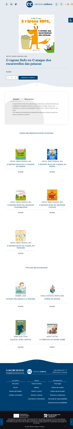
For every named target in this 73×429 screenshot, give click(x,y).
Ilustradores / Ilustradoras (36, 399)
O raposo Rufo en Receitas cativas (52, 206)
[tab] (16, 99)
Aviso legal (57, 383)
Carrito (15, 387)
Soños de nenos (52, 299)
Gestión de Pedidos (15, 391)
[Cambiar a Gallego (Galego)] (65, 4)
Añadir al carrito (28, 78)
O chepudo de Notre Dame (52, 340)
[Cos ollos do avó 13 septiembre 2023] (1, 421)
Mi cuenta (15, 383)
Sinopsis (16, 99)
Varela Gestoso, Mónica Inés (52, 296)
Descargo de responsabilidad (57, 399)
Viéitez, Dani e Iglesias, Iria (16, 56)
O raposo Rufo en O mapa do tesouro (20, 247)
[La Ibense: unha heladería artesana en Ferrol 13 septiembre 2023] (71, 421)
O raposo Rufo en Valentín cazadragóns (20, 206)
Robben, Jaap (20, 296)
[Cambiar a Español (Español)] (68, 4)
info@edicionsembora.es (15, 373)
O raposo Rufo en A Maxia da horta (52, 165)
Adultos (36, 387)
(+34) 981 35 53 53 (15, 370)
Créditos (42, 426)
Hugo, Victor (52, 337)
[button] (70, 20)
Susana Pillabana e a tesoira (20, 299)
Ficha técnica (29, 99)
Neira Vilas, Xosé (20, 337)
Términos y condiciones (57, 395)
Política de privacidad (57, 391)
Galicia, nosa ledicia (20, 340)
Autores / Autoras (36, 395)
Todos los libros (37, 383)
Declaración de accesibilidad (57, 402)
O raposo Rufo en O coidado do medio (21, 165)
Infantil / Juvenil (36, 391)
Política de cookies (57, 387)
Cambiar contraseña (15, 395)
